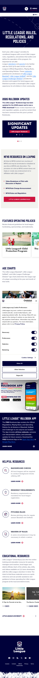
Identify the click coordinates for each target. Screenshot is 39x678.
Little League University (12, 616)
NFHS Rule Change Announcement (18, 188)
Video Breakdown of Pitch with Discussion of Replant (17, 182)
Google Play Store (8, 442)
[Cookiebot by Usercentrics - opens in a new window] (24, 301)
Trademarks (19, 665)
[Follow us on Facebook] (9, 658)
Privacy (26, 664)
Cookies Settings (27, 357)
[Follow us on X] (21, 658)
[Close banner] (36, 301)
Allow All (19, 363)
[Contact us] (29, 658)
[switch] (34, 338)
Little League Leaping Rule (19, 199)
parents (22, 64)
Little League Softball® (18, 76)
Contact (14, 664)
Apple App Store (28, 439)
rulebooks (28, 71)
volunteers (12, 64)
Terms (32, 664)
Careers (7, 664)
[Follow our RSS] (17, 658)
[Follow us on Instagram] (13, 658)
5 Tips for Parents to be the (12, 602)
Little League (26, 670)
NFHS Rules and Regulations (16, 193)
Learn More (7, 446)
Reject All (19, 375)
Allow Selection (19, 369)
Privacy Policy (20, 324)
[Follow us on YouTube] (25, 658)
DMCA (20, 664)
